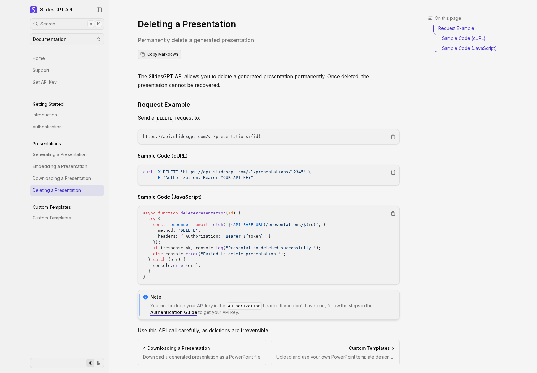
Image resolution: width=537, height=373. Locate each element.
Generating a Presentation (60, 154)
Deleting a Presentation (57, 190)
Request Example (164, 104)
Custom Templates (52, 217)
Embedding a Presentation (60, 166)
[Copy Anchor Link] (195, 104)
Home (39, 58)
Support (41, 70)
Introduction (45, 114)
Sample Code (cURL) (163, 156)
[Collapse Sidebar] (99, 9)
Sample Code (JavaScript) (170, 197)
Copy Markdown (162, 54)
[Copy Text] (393, 137)
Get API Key (45, 82)
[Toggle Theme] (94, 363)
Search (70, 23)
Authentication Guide (173, 312)
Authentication (47, 126)
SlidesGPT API (56, 10)
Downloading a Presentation (62, 178)
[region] (268, 136)
